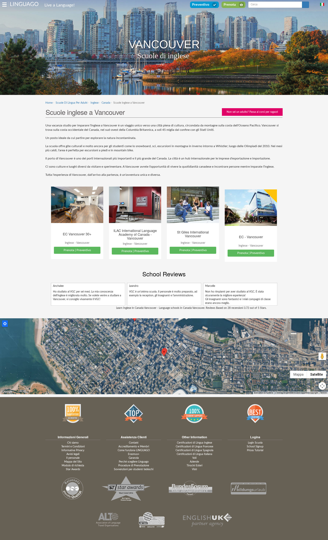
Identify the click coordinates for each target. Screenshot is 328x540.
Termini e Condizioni (73, 446)
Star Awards (73, 469)
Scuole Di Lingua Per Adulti (72, 103)
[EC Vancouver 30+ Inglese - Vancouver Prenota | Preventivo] (77, 205)
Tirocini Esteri (194, 465)
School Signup (255, 446)
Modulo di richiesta (73, 465)
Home (49, 103)
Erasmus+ (133, 454)
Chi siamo (73, 442)
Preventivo (200, 4)
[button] (164, 352)
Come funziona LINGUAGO (134, 450)
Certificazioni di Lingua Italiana (194, 454)
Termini (323, 393)
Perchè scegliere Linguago (134, 461)
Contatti (133, 442)
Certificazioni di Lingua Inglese (194, 442)
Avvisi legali (72, 454)
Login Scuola (255, 442)
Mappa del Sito (73, 461)
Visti (194, 469)
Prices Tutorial (255, 450)
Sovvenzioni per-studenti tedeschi (133, 469)
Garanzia (134, 458)
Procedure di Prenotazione (133, 465)
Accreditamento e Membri (133, 446)
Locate (5, 323)
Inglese (95, 103)
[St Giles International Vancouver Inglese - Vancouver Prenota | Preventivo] (193, 205)
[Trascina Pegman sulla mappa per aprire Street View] (322, 356)
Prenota (230, 4)
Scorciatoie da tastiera (263, 393)
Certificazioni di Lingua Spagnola (194, 450)
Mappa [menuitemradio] (298, 374)
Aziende (194, 461)
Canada (106, 103)
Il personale (73, 458)
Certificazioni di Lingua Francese (194, 446)
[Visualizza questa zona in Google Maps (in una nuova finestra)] (7, 391)
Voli (194, 458)
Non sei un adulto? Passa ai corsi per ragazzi (252, 112)
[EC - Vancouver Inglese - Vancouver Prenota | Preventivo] (251, 207)
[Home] (24, 4)
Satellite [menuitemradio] (316, 374)
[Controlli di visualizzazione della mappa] (322, 386)
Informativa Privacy (73, 450)
